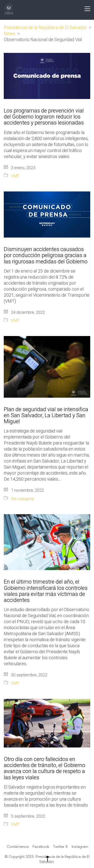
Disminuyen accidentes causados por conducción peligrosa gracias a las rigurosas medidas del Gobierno (45, 255)
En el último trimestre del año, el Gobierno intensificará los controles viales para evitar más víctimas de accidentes (45, 591)
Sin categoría (22, 499)
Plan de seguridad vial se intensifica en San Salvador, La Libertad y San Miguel (46, 415)
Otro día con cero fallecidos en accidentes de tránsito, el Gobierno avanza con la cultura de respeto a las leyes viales (44, 768)
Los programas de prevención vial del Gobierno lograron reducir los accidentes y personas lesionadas (44, 117)
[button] (87, 8)
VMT (15, 176)
